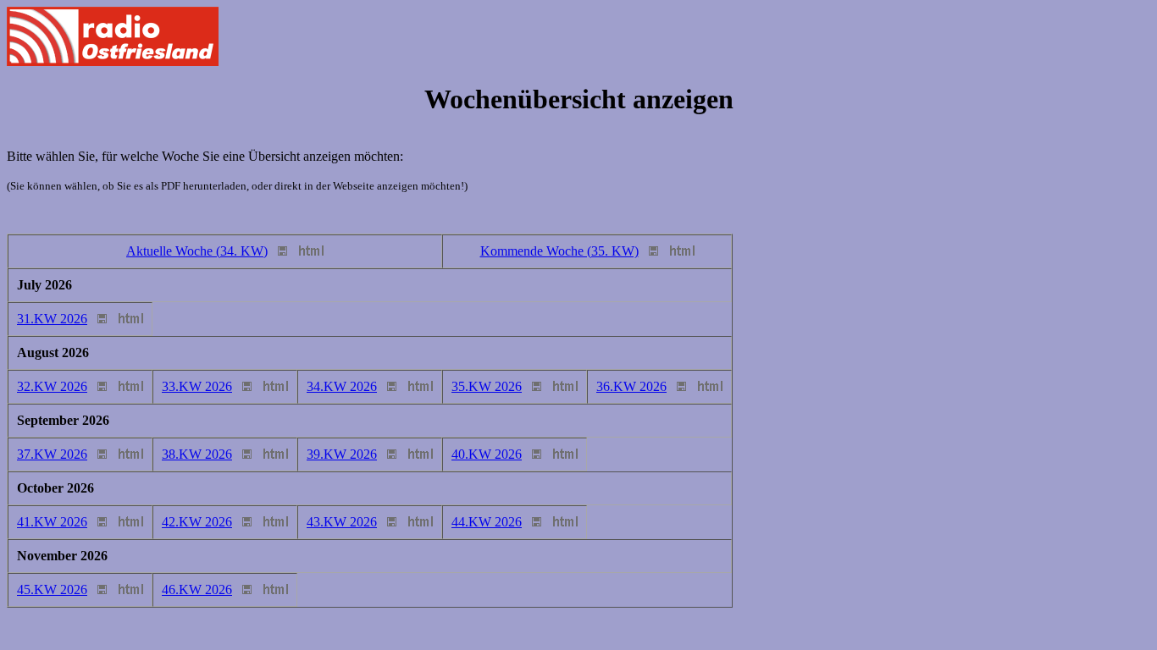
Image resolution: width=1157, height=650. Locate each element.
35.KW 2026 (486, 386)
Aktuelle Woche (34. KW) (197, 251)
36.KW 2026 (631, 386)
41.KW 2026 (52, 522)
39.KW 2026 (342, 454)
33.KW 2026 (197, 386)
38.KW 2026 (197, 454)
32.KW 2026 (52, 386)
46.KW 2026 (197, 589)
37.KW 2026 (52, 454)
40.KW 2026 (486, 454)
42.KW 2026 (197, 522)
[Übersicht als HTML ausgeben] (311, 251)
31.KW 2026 (52, 318)
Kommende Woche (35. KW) (559, 251)
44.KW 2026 (486, 522)
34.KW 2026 (342, 386)
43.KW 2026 (342, 522)
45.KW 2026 (52, 589)
